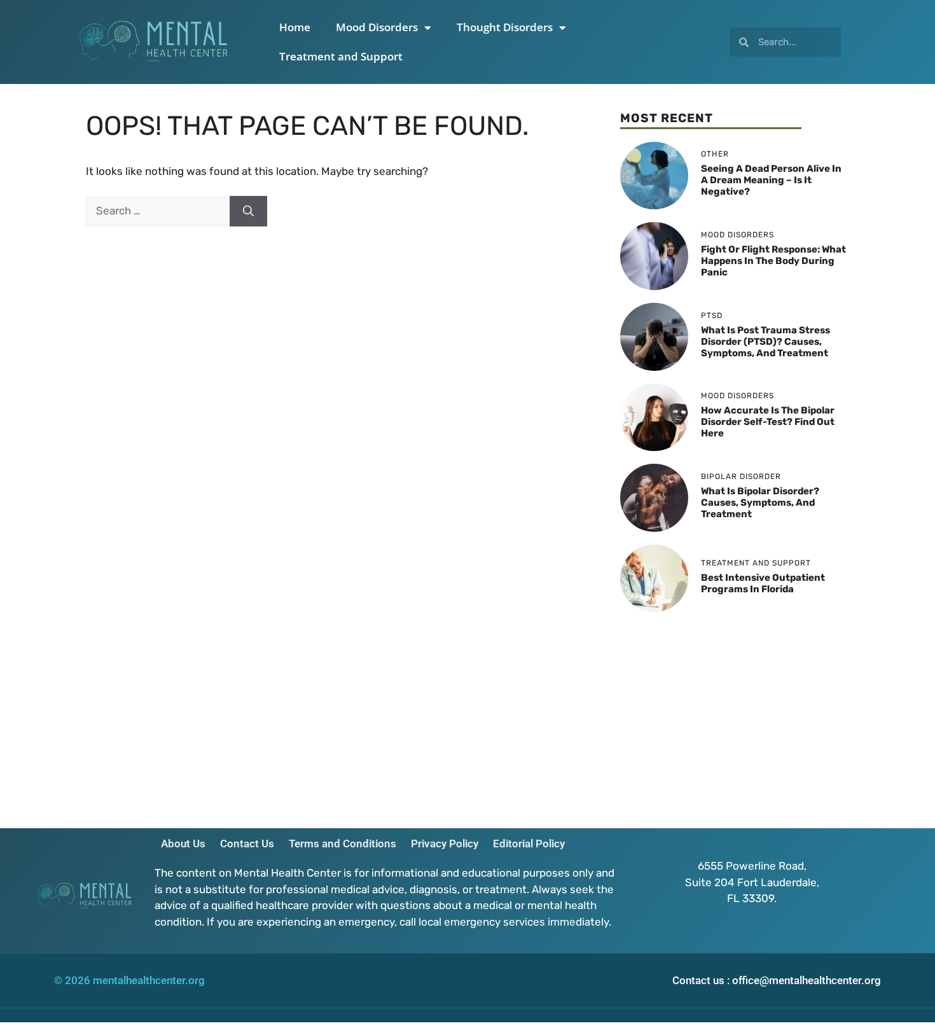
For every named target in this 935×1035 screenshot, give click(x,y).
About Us (183, 843)
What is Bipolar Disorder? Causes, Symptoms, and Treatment (760, 502)
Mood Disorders (377, 27)
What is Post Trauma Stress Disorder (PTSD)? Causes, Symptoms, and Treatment (765, 341)
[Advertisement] (734, 714)
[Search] (248, 211)
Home (294, 27)
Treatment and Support (341, 56)
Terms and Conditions (342, 843)
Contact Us (247, 843)
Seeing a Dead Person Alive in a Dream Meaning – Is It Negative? (771, 180)
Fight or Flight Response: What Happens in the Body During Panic (773, 261)
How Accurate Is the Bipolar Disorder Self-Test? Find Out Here (768, 422)
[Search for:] (158, 210)
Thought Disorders (505, 27)
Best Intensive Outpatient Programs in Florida (763, 583)
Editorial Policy (529, 843)
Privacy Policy (444, 843)
